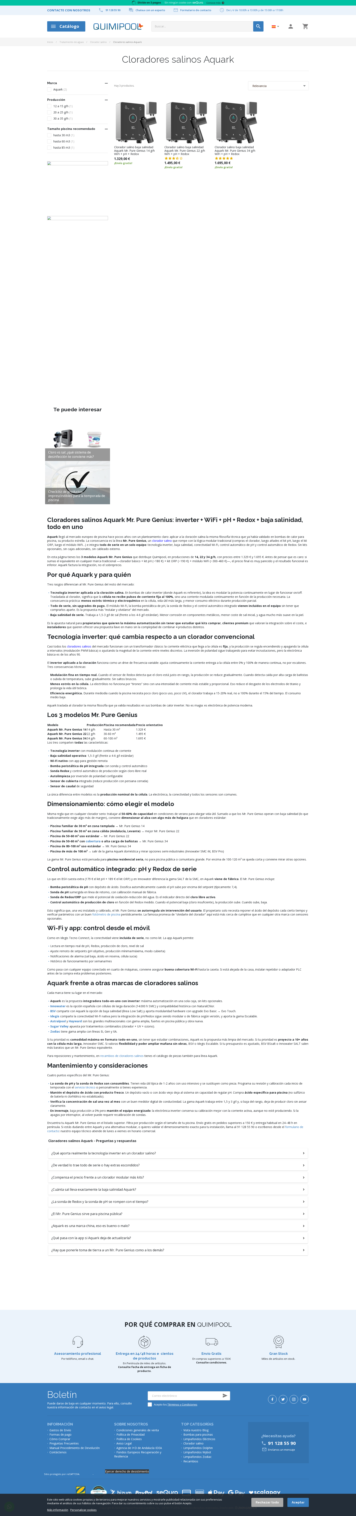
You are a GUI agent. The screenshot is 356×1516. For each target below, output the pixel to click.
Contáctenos (58, 1452)
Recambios (190, 1461)
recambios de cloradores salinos (122, 1056)
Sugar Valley (59, 1026)
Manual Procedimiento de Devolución (74, 1448)
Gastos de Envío (60, 1430)
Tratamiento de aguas (72, 41)
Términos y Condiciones (182, 1404)
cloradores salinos (79, 646)
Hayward (75, 1021)
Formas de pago (60, 1434)
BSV (53, 1011)
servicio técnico (85, 1087)
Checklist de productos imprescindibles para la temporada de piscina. (76, 496)
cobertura (93, 841)
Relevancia (259, 86)
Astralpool (58, 1021)
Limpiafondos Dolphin (198, 1448)
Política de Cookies (129, 1439)
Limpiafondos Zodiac (197, 1457)
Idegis (54, 1016)
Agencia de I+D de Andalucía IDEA (139, 1448)
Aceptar (298, 1502)
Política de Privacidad (130, 1434)
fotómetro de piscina (106, 914)
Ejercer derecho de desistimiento (127, 1471)
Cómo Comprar (59, 1439)
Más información (57, 1510)
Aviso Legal (124, 1443)
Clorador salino (98, 41)
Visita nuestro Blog (195, 1430)
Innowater (58, 1006)
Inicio (50, 41)
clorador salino (162, 541)
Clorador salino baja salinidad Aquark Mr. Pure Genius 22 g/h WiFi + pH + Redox (184, 151)
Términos (99, 1474)
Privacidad (86, 1474)
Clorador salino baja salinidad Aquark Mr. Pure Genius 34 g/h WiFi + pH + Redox (235, 151)
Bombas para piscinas (198, 1434)
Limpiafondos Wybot (197, 1452)
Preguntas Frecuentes (64, 1443)
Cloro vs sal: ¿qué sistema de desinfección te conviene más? (71, 454)
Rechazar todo (267, 1502)
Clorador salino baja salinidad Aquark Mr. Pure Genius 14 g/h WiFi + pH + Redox (134, 151)
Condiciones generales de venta (137, 1430)
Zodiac (55, 1031)
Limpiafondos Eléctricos (199, 1439)
